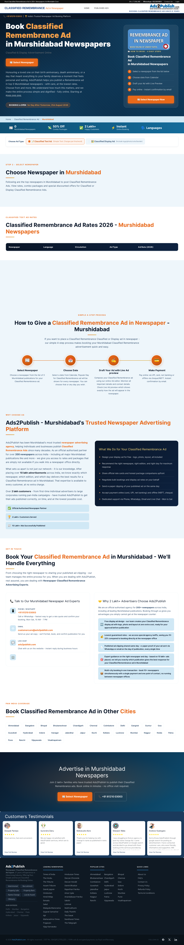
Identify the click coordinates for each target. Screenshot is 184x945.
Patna (170, 733)
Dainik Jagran (48, 889)
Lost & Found (29, 895)
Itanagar (55, 733)
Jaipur (82, 733)
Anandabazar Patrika (73, 896)
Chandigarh (78, 725)
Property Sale (13, 890)
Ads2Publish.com (19, 939)
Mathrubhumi (71, 908)
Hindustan (47, 893)
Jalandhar (69, 733)
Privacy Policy (144, 885)
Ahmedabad (13, 725)
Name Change (14, 895)
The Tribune (48, 881)
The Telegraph (71, 923)
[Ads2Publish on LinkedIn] (175, 939)
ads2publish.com (27, 644)
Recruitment (27, 886)
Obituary (11, 899)
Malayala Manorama (52, 908)
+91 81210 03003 (27, 612)
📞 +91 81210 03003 (110, 796)
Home (86, 8)
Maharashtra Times (51, 919)
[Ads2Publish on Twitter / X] (169, 939)
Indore (42, 733)
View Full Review (10, 852)
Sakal (45, 904)
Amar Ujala (69, 893)
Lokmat (68, 904)
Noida (159, 733)
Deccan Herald (71, 881)
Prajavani (47, 923)
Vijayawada (36, 740)
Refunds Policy (144, 889)
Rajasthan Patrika (72, 889)
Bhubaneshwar (60, 725)
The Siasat (69, 915)
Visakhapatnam (54, 740)
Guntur (148, 725)
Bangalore (29, 725)
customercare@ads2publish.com (35, 630)
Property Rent (29, 890)
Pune (10, 740)
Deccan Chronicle (72, 878)
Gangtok (135, 725)
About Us (142, 874)
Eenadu (46, 900)
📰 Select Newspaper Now (151, 99)
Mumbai (134, 733)
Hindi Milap (48, 896)
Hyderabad (28, 733)
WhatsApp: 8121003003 (152, 1)
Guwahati (12, 733)
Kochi (94, 733)
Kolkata (106, 733)
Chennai (93, 725)
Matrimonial (13, 886)
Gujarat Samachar (50, 911)
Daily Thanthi (70, 911)
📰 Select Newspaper (22, 62)
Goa (159, 725)
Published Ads (101, 8)
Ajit (44, 915)
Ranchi (22, 740)
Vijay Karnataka (49, 926)
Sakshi (67, 900)
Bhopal (44, 725)
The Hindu (47, 878)
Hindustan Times (72, 874)
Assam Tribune (49, 885)
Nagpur (147, 733)
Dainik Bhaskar (71, 885)
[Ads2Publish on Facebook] (163, 939)
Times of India (49, 874)
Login (178, 1)
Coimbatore (108, 725)
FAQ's (140, 878)
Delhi (122, 725)
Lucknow (120, 733)
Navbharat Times (72, 919)
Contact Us (168, 1)
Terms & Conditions (146, 893)
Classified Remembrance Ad (26, 119)
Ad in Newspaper (34, 8)
